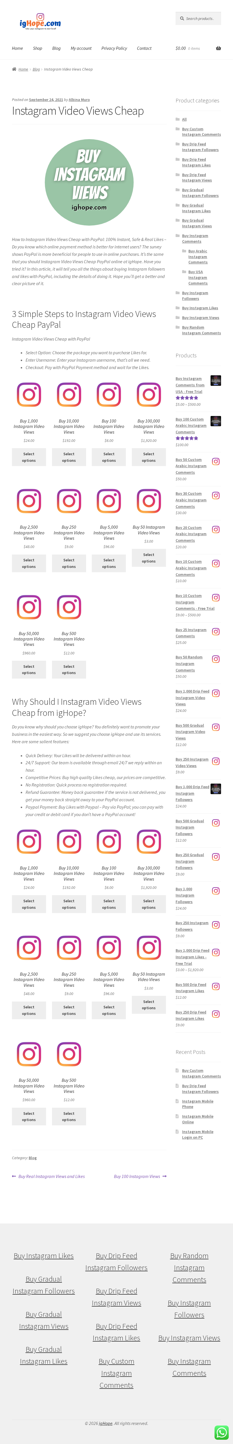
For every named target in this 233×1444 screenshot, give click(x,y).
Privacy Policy (114, 48)
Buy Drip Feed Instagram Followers (200, 146)
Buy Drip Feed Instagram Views (197, 177)
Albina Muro (79, 99)
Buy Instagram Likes (200, 307)
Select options (29, 457)
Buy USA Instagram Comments (198, 277)
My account (81, 48)
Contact (144, 48)
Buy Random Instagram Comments (201, 330)
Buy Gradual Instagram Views (197, 223)
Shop (37, 48)
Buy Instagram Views (200, 317)
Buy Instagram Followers (195, 295)
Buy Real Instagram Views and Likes (51, 1176)
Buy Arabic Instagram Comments (198, 256)
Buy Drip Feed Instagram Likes (196, 162)
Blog (56, 48)
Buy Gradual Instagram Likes (196, 208)
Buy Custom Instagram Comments (201, 131)
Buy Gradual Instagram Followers (200, 192)
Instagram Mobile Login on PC (197, 1134)
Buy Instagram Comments (195, 238)
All (184, 119)
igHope (106, 1423)
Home (17, 48)
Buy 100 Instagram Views (137, 1176)
